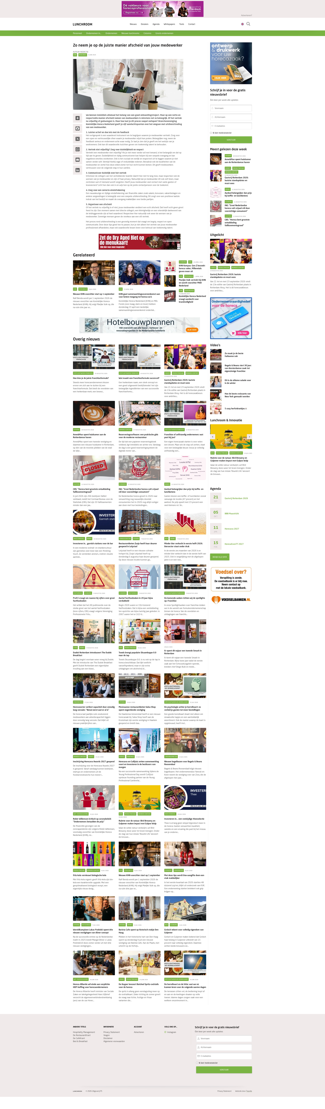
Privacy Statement (111, 1032)
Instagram (171, 1032)
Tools (181, 24)
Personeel (77, 33)
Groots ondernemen (164, 33)
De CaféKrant (79, 1038)
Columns (147, 33)
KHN (75, 55)
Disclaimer (107, 1038)
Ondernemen (111, 33)
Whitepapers (169, 24)
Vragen (106, 1035)
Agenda (156, 24)
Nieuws (133, 24)
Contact (191, 24)
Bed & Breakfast (80, 1041)
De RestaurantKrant (82, 1035)
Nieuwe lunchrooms (130, 33)
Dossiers (144, 24)
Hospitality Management (84, 1032)
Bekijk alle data (220, 557)
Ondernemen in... (93, 33)
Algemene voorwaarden (114, 1041)
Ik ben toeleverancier (222, 133)
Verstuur (231, 140)
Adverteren (139, 1032)
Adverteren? (246, 15)
